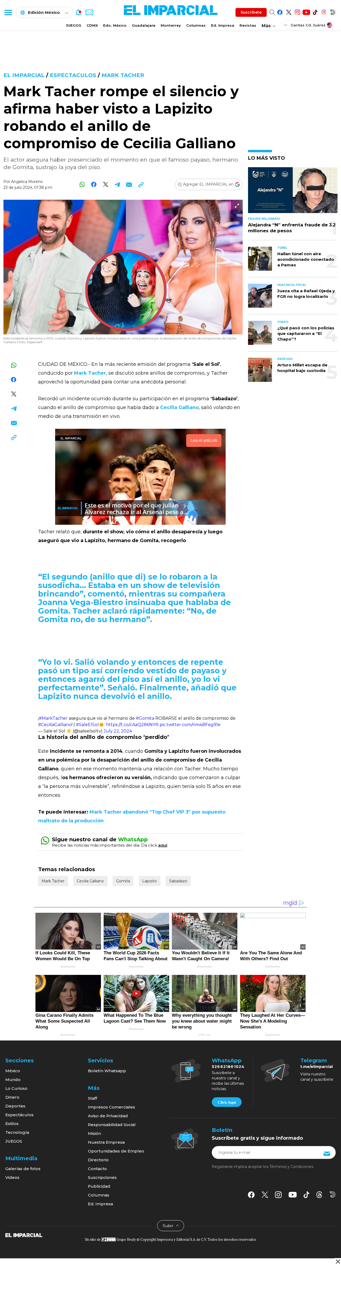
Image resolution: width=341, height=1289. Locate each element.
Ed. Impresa (222, 25)
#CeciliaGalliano (55, 724)
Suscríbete (251, 12)
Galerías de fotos (22, 1168)
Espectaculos (73, 75)
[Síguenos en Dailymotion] (332, 11)
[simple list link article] (293, 192)
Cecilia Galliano (90, 881)
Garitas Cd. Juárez (308, 25)
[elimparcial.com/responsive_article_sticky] (337, 1261)
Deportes (15, 1105)
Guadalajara (143, 25)
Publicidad (99, 1186)
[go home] (23, 1235)
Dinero (12, 1097)
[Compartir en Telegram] (117, 184)
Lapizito (149, 881)
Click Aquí (227, 1102)
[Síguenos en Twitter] (288, 11)
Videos (12, 1177)
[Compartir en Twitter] (105, 184)
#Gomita (145, 718)
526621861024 (228, 1066)
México (12, 1070)
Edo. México (115, 25)
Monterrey (171, 25)
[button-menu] (8, 12)
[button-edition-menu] (286, 24)
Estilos (12, 1123)
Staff (92, 1098)
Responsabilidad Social (112, 1124)
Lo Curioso (16, 1088)
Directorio (98, 1159)
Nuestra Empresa (106, 1142)
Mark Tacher (123, 75)
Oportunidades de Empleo (116, 1151)
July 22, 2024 (118, 731)
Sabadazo (178, 881)
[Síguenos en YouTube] (306, 11)
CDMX (92, 25)
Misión (94, 1133)
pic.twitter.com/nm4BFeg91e (190, 724)
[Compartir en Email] (129, 184)
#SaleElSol (87, 724)
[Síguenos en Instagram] (297, 11)
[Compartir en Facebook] (94, 184)
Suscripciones (102, 1177)
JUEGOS (73, 25)
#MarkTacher (53, 718)
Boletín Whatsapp (107, 1070)
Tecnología (17, 1132)
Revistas (247, 25)
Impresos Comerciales (111, 1107)
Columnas (196, 25)
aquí (162, 845)
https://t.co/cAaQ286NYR (132, 724)
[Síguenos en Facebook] (279, 11)
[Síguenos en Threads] (323, 11)
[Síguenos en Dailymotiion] (333, 1194)
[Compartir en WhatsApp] (82, 184)
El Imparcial (23, 75)
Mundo (13, 1079)
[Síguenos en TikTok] (315, 11)
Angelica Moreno (27, 181)
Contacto (97, 1168)
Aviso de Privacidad (108, 1115)
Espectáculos (19, 1114)
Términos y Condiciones (291, 1166)
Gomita (123, 881)
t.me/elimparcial (316, 1066)
